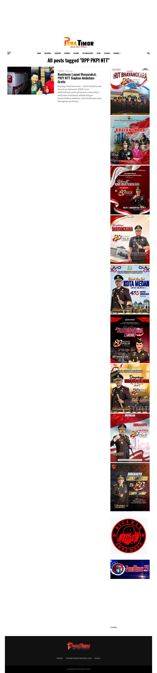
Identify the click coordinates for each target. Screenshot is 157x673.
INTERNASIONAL (87, 53)
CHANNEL (116, 53)
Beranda (60, 658)
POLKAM (76, 53)
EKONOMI (58, 53)
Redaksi (97, 658)
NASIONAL (47, 53)
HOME (39, 53)
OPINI (99, 53)
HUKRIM (67, 53)
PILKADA (107, 53)
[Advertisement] (78, 17)
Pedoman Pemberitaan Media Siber (79, 658)
